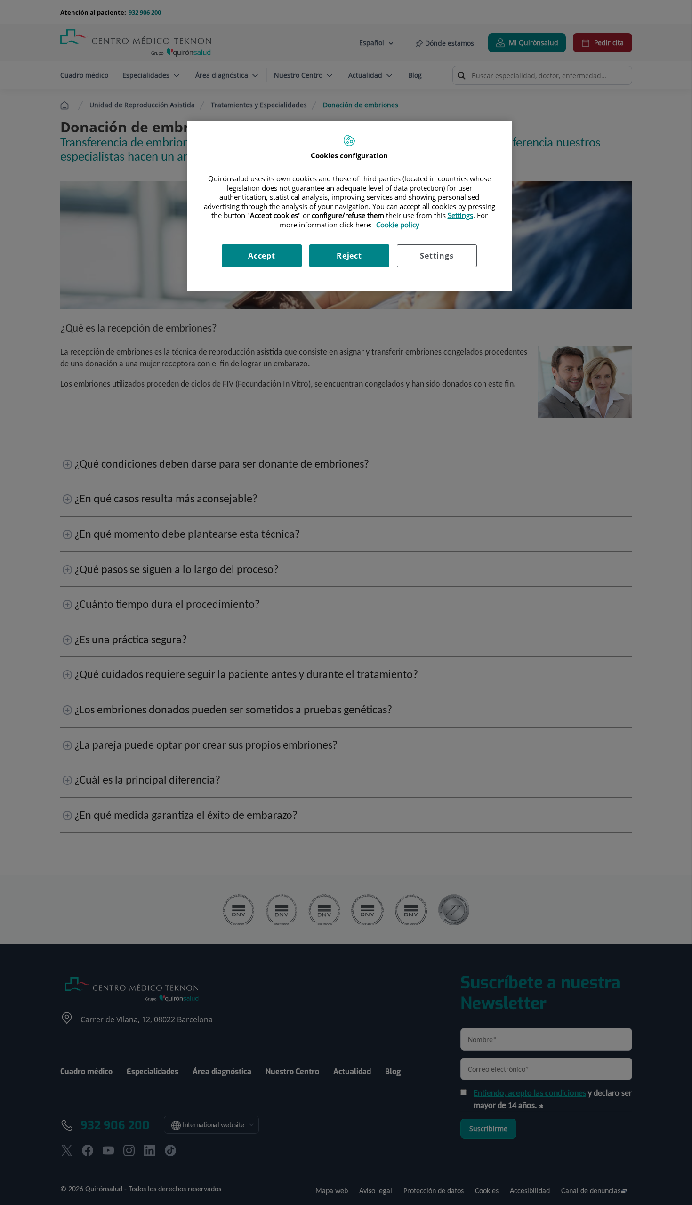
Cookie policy (397, 224)
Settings (436, 256)
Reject (349, 256)
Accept (261, 256)
